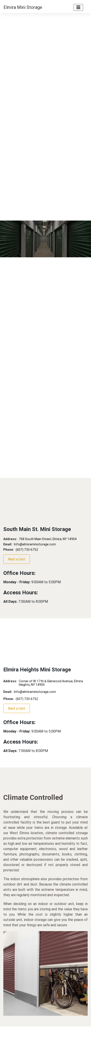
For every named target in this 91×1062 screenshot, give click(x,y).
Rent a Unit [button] (16, 559)
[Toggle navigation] (78, 7)
